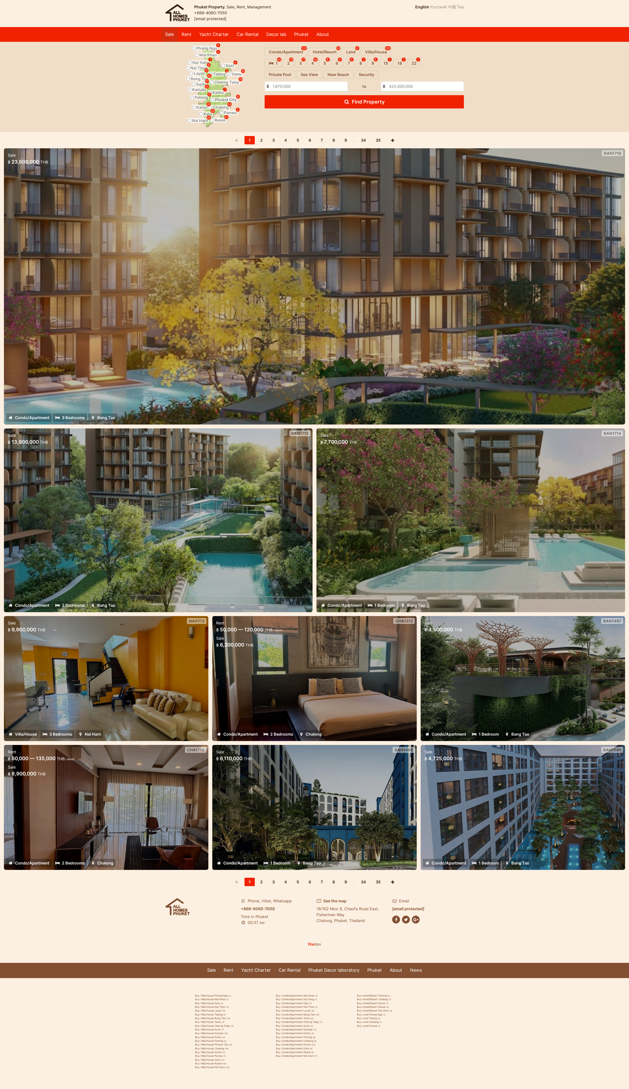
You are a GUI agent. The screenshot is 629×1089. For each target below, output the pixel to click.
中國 (452, 6)
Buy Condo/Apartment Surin (294, 1025)
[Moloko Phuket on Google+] (416, 919)
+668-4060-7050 (210, 12)
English (422, 6)
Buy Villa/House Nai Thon (212, 1006)
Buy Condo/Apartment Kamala (296, 1029)
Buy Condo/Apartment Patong (295, 1037)
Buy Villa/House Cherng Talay (214, 1025)
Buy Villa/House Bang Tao (212, 1018)
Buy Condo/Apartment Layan (295, 1010)
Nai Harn (93, 734)
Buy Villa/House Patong (211, 1040)
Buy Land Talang (368, 1018)
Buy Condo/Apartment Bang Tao (297, 1014)
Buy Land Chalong (369, 1021)
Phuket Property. (210, 6)
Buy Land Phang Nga (371, 1014)
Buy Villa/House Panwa (210, 1055)
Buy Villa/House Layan (210, 1010)
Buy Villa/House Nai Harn (212, 1067)
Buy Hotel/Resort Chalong (374, 999)
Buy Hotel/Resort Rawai (373, 1006)
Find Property (368, 102)
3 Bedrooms (73, 417)
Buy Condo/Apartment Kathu (295, 1033)
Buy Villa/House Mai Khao (212, 999)
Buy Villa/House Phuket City (213, 1044)
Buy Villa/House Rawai (210, 1063)
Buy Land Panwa (368, 1025)
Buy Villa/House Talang (210, 1014)
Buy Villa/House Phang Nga (213, 995)
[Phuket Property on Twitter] (406, 919)
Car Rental (247, 34)
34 (363, 140)
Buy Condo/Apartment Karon (295, 1044)
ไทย (460, 6)
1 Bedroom (384, 605)
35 (378, 140)
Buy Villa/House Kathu (210, 1037)
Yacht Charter (214, 34)
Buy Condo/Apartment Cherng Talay (299, 1021)
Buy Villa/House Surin (209, 1029)
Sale (169, 34)
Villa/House (26, 734)
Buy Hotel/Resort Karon (373, 1003)
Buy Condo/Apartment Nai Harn (296, 1055)
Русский (438, 6)
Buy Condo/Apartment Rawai (295, 1052)
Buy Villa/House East (209, 1003)
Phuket (301, 34)
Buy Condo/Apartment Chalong (296, 1040)
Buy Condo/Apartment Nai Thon (297, 1006)
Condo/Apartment (32, 417)
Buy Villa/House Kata (210, 1059)
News (416, 970)
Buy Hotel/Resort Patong (373, 995)
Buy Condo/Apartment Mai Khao (297, 995)
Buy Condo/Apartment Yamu (295, 1018)
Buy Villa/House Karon (210, 1052)
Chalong (105, 863)
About (322, 34)
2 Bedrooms (73, 605)
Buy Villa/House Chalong (212, 1048)
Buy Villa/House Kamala (211, 1033)
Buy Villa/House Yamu (210, 1021)
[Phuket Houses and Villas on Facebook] (396, 919)
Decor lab (276, 34)
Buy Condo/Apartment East (294, 1003)
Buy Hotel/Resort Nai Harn (374, 1010)
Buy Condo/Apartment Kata (294, 1048)
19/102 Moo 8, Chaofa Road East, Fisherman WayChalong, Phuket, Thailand (347, 910)
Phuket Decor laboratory (333, 970)
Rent (186, 34)
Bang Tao (106, 417)
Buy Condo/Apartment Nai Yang (296, 999)
